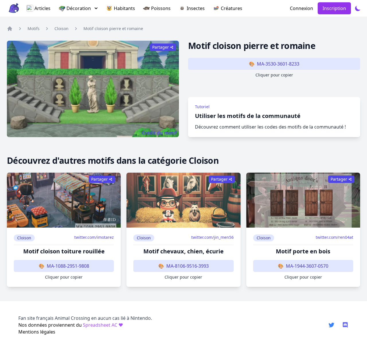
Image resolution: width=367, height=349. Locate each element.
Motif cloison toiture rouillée (64, 251)
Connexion (301, 8)
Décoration (79, 8)
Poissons (161, 8)
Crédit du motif (159, 133)
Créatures (231, 8)
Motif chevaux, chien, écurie (183, 251)
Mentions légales (36, 332)
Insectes (196, 8)
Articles (42, 8)
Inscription (334, 8)
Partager (99, 179)
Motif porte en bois (303, 251)
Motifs (34, 28)
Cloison (61, 28)
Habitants (124, 8)
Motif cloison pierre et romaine (113, 28)
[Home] (10, 28)
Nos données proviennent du (70, 325)
